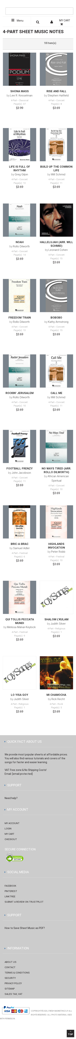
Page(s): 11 (56, 183)
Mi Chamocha (56, 695)
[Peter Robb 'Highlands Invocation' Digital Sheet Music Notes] (56, 521)
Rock (60, 704)
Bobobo (56, 317)
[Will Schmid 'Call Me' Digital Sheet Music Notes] (56, 371)
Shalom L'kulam (56, 619)
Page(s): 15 (56, 258)
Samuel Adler (21, 548)
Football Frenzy (19, 468)
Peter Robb (58, 551)
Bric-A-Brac (19, 544)
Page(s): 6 (19, 556)
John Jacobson (21, 472)
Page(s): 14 (20, 254)
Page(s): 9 (19, 635)
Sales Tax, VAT (14, 994)
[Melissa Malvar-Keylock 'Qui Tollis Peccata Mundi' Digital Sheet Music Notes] (19, 597)
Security (10, 978)
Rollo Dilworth (21, 246)
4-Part (14, 100)
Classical (23, 100)
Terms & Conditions (17, 972)
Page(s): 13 (20, 183)
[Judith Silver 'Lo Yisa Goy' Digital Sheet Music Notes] (19, 672)
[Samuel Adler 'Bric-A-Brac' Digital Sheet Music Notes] (19, 521)
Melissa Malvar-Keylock (21, 627)
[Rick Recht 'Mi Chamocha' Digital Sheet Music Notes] (56, 672)
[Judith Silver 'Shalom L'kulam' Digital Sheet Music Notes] (56, 597)
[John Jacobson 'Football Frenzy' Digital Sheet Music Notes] (19, 446)
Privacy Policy (13, 983)
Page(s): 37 (20, 104)
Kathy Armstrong (58, 322)
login (8, 828)
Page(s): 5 (56, 707)
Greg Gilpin (21, 174)
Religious (60, 628)
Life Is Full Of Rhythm (19, 168)
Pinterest (11, 891)
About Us (10, 962)
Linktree (10, 896)
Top (70, 1034)
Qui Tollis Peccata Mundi (19, 621)
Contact (10, 967)
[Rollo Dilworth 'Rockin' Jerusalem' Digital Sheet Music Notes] (19, 371)
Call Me (56, 393)
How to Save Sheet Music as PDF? (25, 928)
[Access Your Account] (52, 23)
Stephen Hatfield (58, 95)
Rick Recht (58, 699)
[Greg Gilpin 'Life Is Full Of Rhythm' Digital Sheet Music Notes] (19, 144)
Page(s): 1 (56, 632)
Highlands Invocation (56, 545)
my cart (9, 834)
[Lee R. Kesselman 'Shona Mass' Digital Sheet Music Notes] (19, 69)
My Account (12, 823)
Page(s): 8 (56, 104)
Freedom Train (19, 317)
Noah (20, 242)
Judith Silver (58, 623)
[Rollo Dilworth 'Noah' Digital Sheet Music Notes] (19, 220)
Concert (60, 100)
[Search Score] (38, 23)
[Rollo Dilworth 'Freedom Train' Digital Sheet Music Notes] (19, 295)
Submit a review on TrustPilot (24, 901)
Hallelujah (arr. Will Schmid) (56, 244)
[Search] (69, 5)
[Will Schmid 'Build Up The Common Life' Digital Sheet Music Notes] (56, 144)
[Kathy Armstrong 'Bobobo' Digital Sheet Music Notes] (56, 295)
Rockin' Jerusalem (20, 393)
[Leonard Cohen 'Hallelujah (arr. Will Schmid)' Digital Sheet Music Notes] (56, 220)
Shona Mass (19, 91)
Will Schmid (58, 174)
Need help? (11, 798)
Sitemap (10, 988)
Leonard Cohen (58, 250)
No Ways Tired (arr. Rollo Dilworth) (56, 470)
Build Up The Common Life (56, 168)
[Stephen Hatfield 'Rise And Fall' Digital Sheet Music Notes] (56, 69)
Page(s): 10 (20, 405)
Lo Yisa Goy (19, 695)
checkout (11, 839)
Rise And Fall (56, 91)
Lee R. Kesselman (21, 95)
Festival (24, 553)
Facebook (10, 885)
